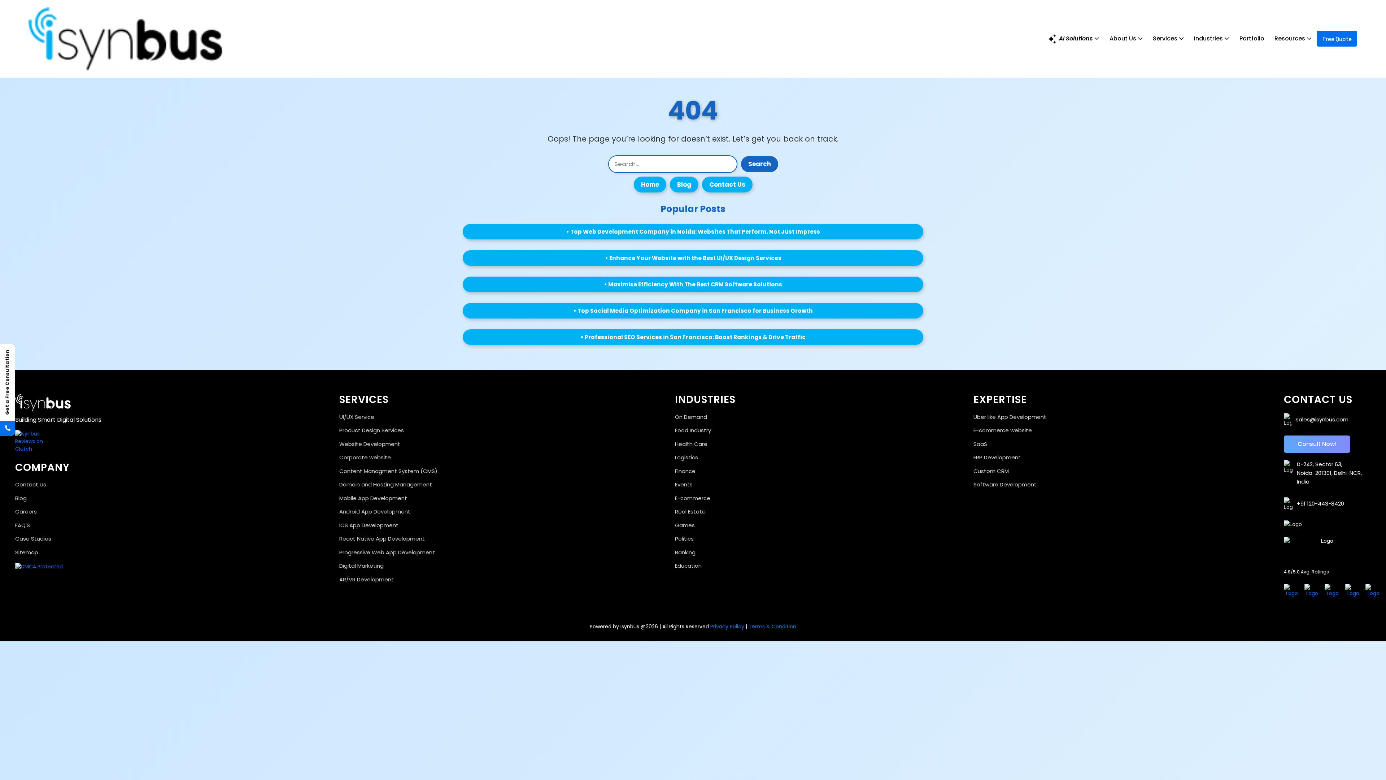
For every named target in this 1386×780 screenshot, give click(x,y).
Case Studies (33, 538)
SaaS (980, 444)
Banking (685, 552)
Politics (684, 538)
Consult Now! (1317, 444)
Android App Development (374, 511)
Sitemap (26, 552)
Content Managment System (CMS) (388, 471)
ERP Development (997, 457)
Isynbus (629, 626)
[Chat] (17, 758)
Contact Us (727, 184)
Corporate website (365, 457)
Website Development (369, 444)
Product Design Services (371, 430)
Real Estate (690, 511)
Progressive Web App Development (387, 552)
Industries (1209, 38)
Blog (684, 184)
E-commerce (692, 498)
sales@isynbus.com (1322, 419)
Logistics (686, 457)
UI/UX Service (356, 417)
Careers (26, 511)
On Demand (691, 417)
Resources (1290, 38)
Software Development (1005, 484)
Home (650, 184)
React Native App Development (382, 538)
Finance (685, 471)
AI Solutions (1076, 38)
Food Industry (693, 430)
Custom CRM (991, 471)
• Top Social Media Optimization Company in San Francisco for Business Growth (693, 311)
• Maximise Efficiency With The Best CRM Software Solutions (693, 284)
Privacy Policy (727, 626)
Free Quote (1337, 38)
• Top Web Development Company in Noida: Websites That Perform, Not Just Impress (693, 231)
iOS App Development (368, 525)
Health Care (691, 444)
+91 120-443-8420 (1320, 503)
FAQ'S (22, 525)
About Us (1124, 38)
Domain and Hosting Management (385, 484)
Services (1166, 38)
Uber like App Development (1009, 417)
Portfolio (1251, 38)
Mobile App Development (373, 498)
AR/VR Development (366, 579)
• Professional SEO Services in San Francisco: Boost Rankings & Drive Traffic (693, 337)
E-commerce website (1002, 430)
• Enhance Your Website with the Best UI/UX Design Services (693, 258)
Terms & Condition (771, 626)
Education (688, 565)
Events (684, 484)
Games (685, 525)
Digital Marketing (361, 565)
